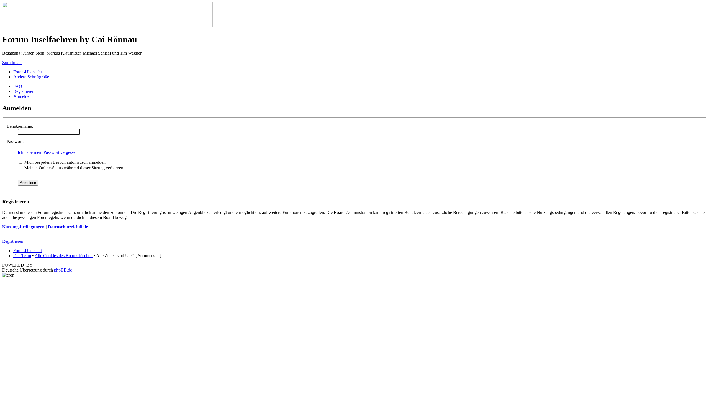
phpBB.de (63, 270)
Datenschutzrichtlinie (68, 226)
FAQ (17, 86)
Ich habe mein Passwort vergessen (48, 152)
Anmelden (22, 96)
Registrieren (23, 91)
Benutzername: (20, 126)
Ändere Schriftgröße (31, 77)
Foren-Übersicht (27, 72)
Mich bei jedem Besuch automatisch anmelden (64, 162)
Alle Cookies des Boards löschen (64, 255)
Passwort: (15, 141)
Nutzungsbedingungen (23, 226)
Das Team (22, 255)
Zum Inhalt (12, 62)
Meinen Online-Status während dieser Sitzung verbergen (73, 167)
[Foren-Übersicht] (107, 26)
